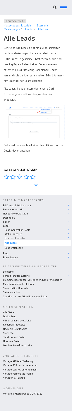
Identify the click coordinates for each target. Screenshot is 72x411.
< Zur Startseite (15, 21)
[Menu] (61, 7)
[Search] (52, 7)
